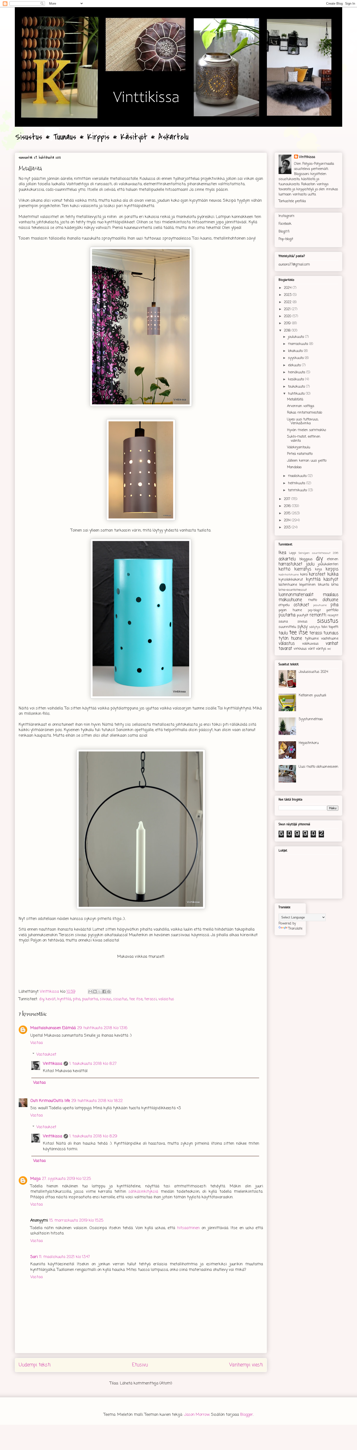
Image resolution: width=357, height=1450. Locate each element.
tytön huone (290, 638)
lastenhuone (288, 584)
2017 (287, 499)
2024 (288, 288)
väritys (321, 648)
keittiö (284, 569)
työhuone (312, 638)
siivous (105, 999)
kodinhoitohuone (289, 575)
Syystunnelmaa (311, 719)
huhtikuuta (297, 393)
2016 (288, 506)
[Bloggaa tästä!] (95, 991)
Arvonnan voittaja (300, 406)
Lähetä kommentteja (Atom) (146, 1383)
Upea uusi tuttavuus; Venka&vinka (302, 421)
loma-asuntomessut (293, 590)
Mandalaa (294, 467)
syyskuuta (296, 358)
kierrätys (302, 569)
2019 (288, 323)
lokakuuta (296, 351)
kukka (332, 574)
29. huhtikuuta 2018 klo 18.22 (97, 1101)
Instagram (286, 216)
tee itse (136, 999)
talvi (324, 627)
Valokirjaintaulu (298, 447)
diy (41, 999)
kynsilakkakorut (291, 579)
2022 (288, 302)
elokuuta (295, 365)
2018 (288, 330)
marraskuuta (298, 344)
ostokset (301, 605)
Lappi (292, 553)
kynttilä (64, 999)
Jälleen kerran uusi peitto (306, 460)
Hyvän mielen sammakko (306, 430)
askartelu (287, 559)
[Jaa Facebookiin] (104, 991)
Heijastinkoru (309, 743)
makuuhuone (290, 600)
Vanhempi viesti (246, 1364)
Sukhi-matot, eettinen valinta (303, 438)
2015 (288, 513)
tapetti (333, 627)
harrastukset (290, 564)
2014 (288, 520)
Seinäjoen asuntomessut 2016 (318, 553)
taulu (283, 633)
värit (311, 648)
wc (329, 649)
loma (334, 584)
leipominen (307, 584)
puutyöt (302, 615)
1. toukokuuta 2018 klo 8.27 (93, 1064)
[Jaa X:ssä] (99, 991)
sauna (283, 621)
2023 (288, 295)
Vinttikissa (52, 1064)
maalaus (330, 595)
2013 (288, 527)
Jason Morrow (196, 1415)
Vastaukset (46, 1054)
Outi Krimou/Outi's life (50, 1101)
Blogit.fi (284, 231)
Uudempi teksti (35, 1364)
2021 (288, 309)
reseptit (333, 615)
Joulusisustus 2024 (313, 672)
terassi (150, 999)
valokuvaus (310, 643)
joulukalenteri (328, 564)
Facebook (285, 223)
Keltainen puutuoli (312, 695)
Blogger (246, 1415)
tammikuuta (298, 490)
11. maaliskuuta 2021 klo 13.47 (64, 1257)
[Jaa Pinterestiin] (108, 991)
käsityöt (330, 579)
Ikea (282, 553)
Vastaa (36, 1043)
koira (303, 574)
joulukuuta (296, 337)
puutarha (90, 999)
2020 (288, 316)
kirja (318, 569)
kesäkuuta (296, 379)
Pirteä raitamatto (300, 454)
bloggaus (306, 559)
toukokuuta (297, 386)
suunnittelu (287, 627)
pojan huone (290, 610)
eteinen (332, 559)
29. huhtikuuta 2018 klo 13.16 (102, 1028)
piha (76, 999)
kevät (51, 999)
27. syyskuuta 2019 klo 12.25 (66, 1179)
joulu (310, 564)
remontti (318, 615)
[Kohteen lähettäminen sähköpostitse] (90, 991)
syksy (302, 627)
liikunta (323, 584)
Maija (35, 1179)
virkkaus (300, 648)
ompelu (284, 605)
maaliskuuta (298, 476)
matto (312, 600)
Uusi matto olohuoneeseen (318, 766)
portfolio (332, 610)
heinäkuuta (297, 372)
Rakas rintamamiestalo (304, 412)
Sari (34, 1257)
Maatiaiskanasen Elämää (53, 1028)
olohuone (330, 600)
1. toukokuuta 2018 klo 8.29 (93, 1136)
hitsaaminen (188, 1228)
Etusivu (140, 1364)
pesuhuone (320, 605)
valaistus (166, 999)
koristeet (317, 574)
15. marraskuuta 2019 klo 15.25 (76, 1221)
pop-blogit (314, 610)
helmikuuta (297, 483)
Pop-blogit (286, 239)
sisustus (120, 999)
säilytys (314, 627)
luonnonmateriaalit (296, 595)
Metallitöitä (295, 399)
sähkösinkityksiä (143, 1192)
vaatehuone (329, 638)
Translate (295, 928)
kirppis (332, 569)
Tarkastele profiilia (292, 201)
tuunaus (330, 633)
